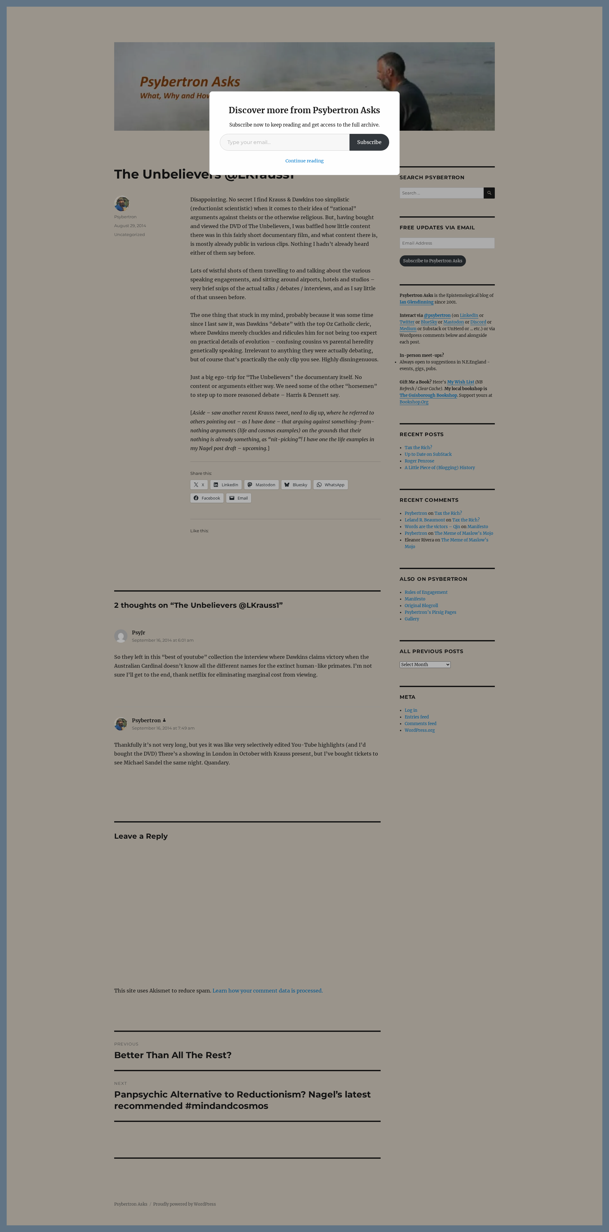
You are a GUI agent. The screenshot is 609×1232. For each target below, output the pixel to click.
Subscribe (369, 142)
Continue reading (304, 161)
